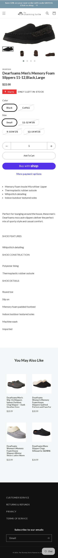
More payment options (29, 173)
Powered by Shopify (38, 552)
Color (5, 100)
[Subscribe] (48, 538)
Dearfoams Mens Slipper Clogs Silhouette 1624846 (41, 448)
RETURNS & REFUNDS (18, 504)
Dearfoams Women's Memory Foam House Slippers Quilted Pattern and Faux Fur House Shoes (41, 402)
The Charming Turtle (25, 552)
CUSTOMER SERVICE (17, 497)
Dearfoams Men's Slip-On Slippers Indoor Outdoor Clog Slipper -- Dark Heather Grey (16, 402)
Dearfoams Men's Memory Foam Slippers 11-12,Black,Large (28, 75)
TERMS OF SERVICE (17, 518)
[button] (3, 13)
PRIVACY (11, 511)
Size (4, 115)
